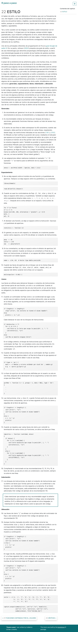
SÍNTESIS (50, 618)
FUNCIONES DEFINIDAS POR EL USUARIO (20, 618)
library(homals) (9, 183)
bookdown (61, 627)
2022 (26, 48)
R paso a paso (9, 3)
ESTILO (63, 11)
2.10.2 (53, 132)
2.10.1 (47, 132)
